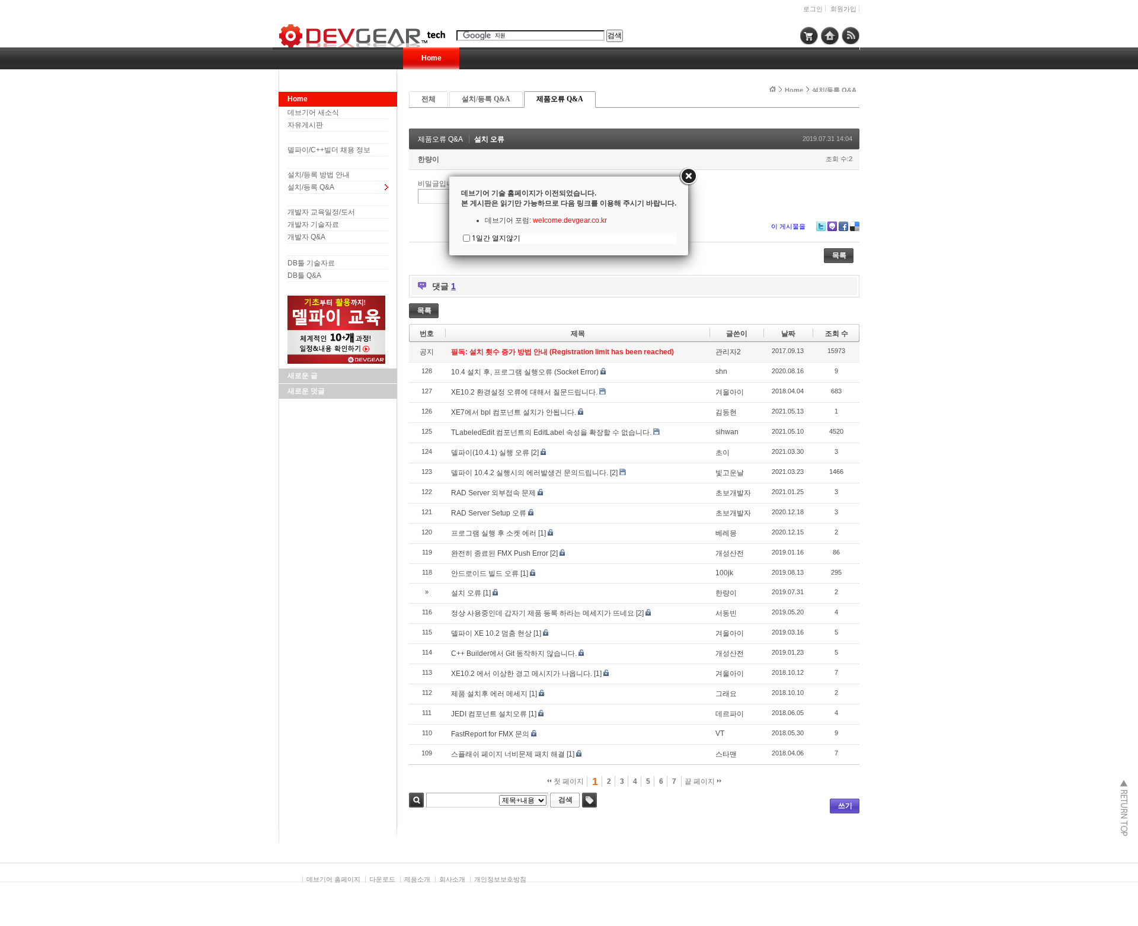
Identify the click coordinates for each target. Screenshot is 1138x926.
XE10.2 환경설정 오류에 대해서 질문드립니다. (524, 392)
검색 (416, 800)
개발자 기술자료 (313, 224)
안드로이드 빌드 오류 (485, 573)
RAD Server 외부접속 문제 (493, 493)
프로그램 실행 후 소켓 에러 (493, 533)
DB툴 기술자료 (311, 263)
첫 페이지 (568, 781)
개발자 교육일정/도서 (321, 212)
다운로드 (382, 879)
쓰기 (845, 806)
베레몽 (726, 533)
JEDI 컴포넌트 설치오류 (489, 714)
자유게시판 (305, 125)
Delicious (854, 226)
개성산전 (729, 553)
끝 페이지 (701, 781)
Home (431, 58)
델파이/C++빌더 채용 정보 (328, 150)
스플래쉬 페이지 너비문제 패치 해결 (508, 754)
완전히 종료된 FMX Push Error (499, 553)
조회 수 (836, 333)
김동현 (726, 412)
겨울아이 (729, 392)
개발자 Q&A (306, 237)
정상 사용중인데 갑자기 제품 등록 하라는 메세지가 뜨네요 (542, 613)
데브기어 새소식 (313, 112)
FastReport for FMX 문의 (490, 734)
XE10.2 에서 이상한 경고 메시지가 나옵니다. (521, 673)
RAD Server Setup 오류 (488, 513)
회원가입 (843, 8)
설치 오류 (489, 139)
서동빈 (726, 613)
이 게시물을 (788, 226)
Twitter (821, 226)
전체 (428, 99)
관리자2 (728, 352)
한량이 (428, 159)
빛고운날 (729, 473)
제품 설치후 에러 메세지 (489, 694)
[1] (542, 533)
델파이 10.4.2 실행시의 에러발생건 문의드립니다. (529, 473)
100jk (724, 573)
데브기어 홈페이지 (333, 879)
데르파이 (729, 714)
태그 (589, 800)
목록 (839, 255)
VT (719, 733)
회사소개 (452, 879)
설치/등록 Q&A (310, 187)
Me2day (832, 226)
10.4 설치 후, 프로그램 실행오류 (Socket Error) (525, 372)
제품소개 (417, 879)
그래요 (726, 694)
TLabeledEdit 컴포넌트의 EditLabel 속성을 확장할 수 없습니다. (551, 432)
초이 (722, 452)
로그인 (813, 8)
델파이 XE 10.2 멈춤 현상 (491, 633)
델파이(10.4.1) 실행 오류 (490, 452)
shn (721, 371)
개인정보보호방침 (500, 879)
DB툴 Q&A (304, 275)
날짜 (788, 333)
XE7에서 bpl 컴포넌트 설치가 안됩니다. (513, 412)
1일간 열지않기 (496, 238)
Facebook (843, 226)
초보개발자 (733, 493)
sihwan (727, 432)
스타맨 (726, 754)
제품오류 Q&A (559, 99)
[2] (535, 452)
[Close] (688, 176)
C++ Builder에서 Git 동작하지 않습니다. (514, 653)
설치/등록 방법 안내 (318, 175)
